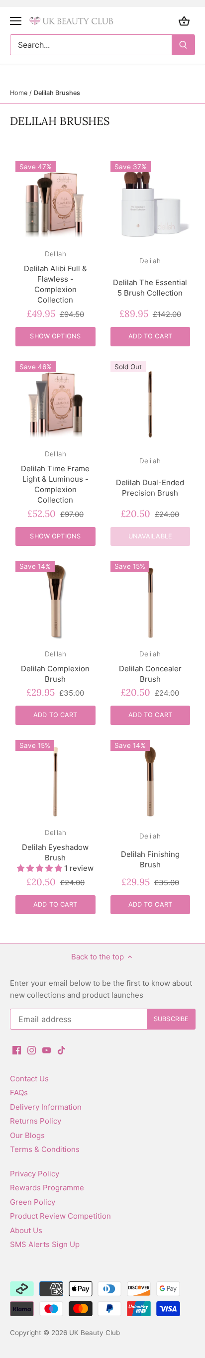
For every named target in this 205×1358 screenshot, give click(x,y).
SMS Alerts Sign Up (45, 1244)
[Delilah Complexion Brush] (55, 601)
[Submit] (183, 45)
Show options (55, 336)
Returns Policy (35, 1121)
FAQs (19, 1092)
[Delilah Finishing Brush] (150, 780)
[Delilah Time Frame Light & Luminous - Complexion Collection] (55, 401)
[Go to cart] (184, 20)
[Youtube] (46, 1049)
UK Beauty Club (94, 1333)
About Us (26, 1230)
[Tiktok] (61, 1049)
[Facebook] (16, 1049)
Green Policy (32, 1202)
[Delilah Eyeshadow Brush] (55, 780)
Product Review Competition (60, 1216)
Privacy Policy (34, 1173)
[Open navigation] (15, 21)
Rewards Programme (47, 1187)
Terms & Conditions (45, 1149)
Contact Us (29, 1078)
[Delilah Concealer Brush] (150, 601)
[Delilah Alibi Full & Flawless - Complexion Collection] (55, 201)
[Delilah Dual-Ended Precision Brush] (150, 401)
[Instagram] (31, 1049)
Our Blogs (27, 1135)
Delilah (55, 254)
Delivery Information (46, 1107)
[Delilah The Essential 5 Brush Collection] (150, 201)
